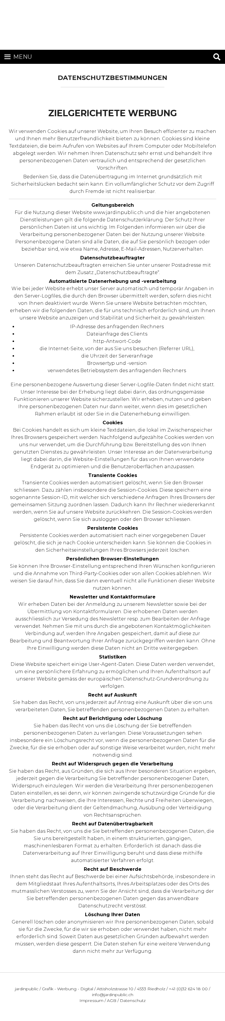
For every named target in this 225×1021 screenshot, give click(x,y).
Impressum (91, 1000)
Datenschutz (133, 1000)
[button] (22, 58)
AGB (111, 1000)
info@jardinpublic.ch (112, 994)
